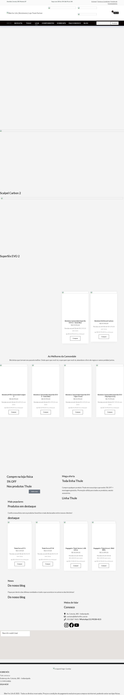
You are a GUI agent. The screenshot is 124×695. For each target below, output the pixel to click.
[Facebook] (71, 625)
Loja (37, 23)
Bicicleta (18, 23)
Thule (28, 23)
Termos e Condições (103, 1)
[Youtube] (76, 625)
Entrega (93, 1)
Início (9, 23)
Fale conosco (75, 23)
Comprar (75, 338)
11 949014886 (5, 681)
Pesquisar (114, 23)
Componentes (48, 23)
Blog (86, 23)
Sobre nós (61, 23)
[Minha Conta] (109, 12)
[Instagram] (66, 625)
